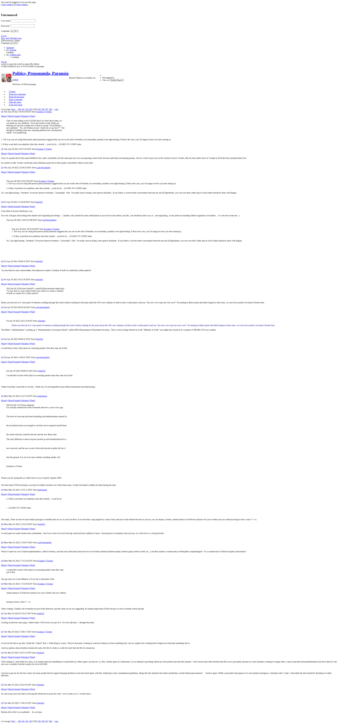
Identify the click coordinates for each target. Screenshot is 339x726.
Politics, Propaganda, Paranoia (40, 73)
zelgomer (39, 279)
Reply (4, 116)
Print (32, 116)
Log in (4, 36)
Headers (25, 116)
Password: (5, 26)
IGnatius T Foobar (44, 112)
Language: (5, 31)
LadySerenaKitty (43, 167)
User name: (6, 21)
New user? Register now (11, 38)
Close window (7, 4)
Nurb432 (39, 202)
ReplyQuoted (14, 116)
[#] (2, 112)
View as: (106, 80)
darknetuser (42, 396)
